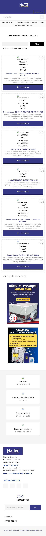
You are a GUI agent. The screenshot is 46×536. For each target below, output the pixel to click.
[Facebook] (5, 485)
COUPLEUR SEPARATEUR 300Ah (23, 149)
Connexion (38, 12)
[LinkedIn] (25, 485)
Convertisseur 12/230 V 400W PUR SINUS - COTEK (23, 112)
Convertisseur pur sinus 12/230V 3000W (23, 255)
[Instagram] (19, 485)
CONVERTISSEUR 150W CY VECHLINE (23, 180)
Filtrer (37, 44)
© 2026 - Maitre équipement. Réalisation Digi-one (23, 530)
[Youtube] (12, 485)
